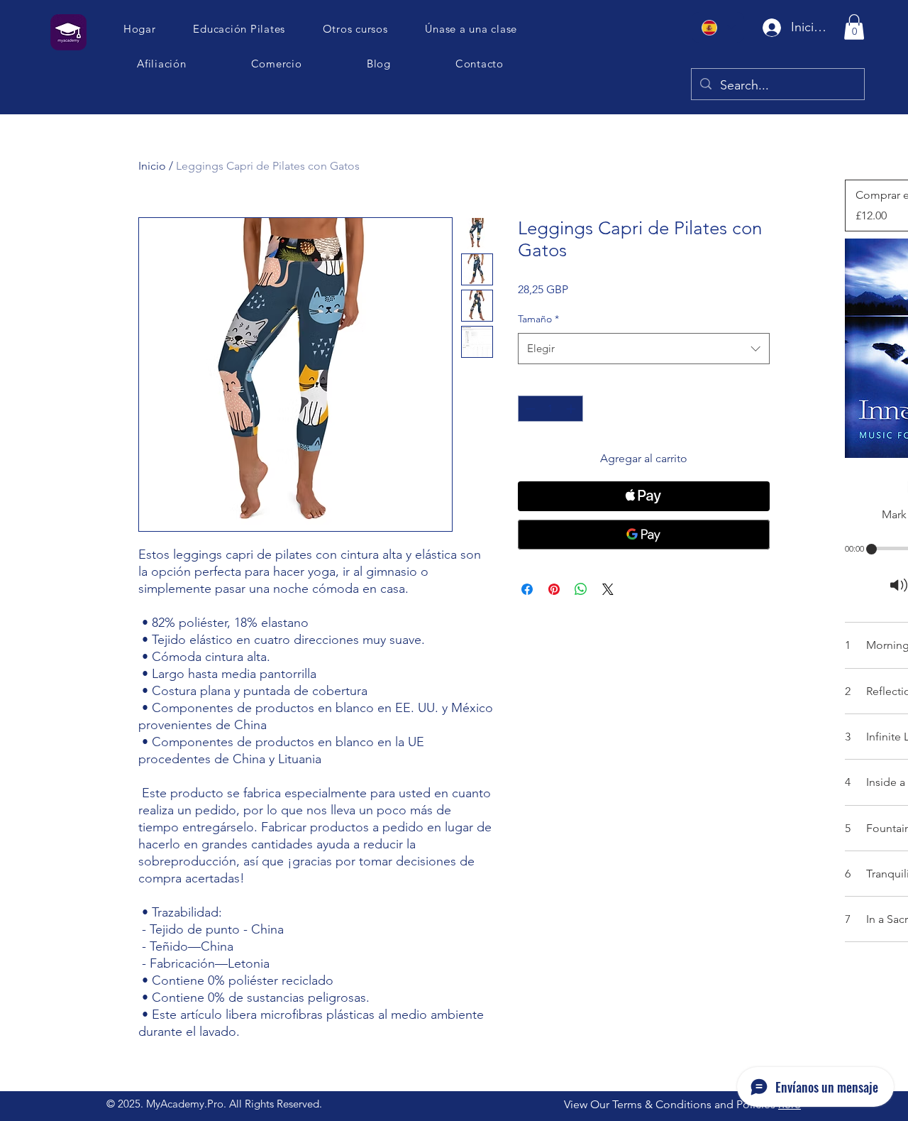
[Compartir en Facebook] (527, 589)
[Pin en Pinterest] (554, 589)
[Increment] (572, 408)
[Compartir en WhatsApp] (580, 589)
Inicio (152, 166)
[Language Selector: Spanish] (718, 27)
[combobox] (644, 348)
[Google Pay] (644, 534)
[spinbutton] (550, 408)
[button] (471, 28)
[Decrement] (529, 408)
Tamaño (538, 318)
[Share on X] (607, 589)
